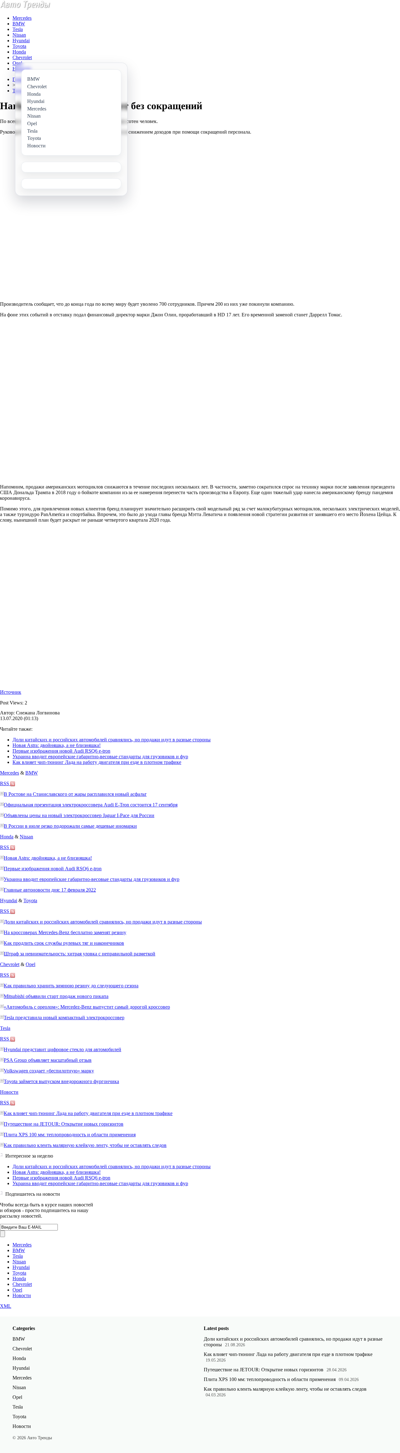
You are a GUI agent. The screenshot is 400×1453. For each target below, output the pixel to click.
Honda (19, 51)
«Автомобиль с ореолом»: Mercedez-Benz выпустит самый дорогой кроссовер (87, 1007)
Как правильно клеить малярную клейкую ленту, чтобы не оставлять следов (85, 1145)
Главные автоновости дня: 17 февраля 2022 (50, 890)
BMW (18, 23)
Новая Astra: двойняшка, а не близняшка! (56, 745)
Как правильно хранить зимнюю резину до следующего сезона (71, 985)
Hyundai (21, 40)
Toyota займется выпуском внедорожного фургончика (61, 1081)
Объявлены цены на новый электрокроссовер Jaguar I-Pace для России (79, 815)
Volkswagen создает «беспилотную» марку (49, 1070)
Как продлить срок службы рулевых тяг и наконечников (64, 943)
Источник (10, 692)
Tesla (17, 29)
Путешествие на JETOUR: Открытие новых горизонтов (63, 1124)
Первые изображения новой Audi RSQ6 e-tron (61, 751)
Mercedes (22, 18)
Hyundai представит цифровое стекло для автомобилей (62, 1049)
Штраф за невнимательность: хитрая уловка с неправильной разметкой (79, 953)
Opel (17, 63)
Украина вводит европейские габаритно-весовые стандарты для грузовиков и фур (100, 756)
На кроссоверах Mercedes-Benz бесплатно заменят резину (65, 932)
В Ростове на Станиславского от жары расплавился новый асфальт (75, 794)
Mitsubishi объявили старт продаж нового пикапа (56, 996)
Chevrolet (22, 57)
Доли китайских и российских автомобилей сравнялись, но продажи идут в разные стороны (111, 739)
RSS (5, 783)
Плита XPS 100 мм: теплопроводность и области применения (70, 1134)
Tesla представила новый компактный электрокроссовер (64, 1017)
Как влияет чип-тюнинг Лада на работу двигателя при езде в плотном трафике (96, 762)
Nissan (19, 35)
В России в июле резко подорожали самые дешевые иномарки (70, 826)
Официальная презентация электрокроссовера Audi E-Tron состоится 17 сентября (91, 804)
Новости (9, 1092)
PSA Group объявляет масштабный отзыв (48, 1060)
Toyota (19, 46)
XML (5, 1306)
